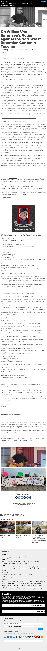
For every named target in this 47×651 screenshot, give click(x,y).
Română (12, 587)
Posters (13, 561)
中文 (28, 583)
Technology (5, 558)
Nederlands (29, 585)
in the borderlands (31, 128)
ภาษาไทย (34, 587)
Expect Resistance (38, 567)
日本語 (18, 583)
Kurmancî (26, 589)
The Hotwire (28, 574)
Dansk (25, 587)
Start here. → (41, 611)
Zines (3, 561)
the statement (13, 178)
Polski (3, 583)
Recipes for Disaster (7, 569)
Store (19, 3)
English (4, 581)
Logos (32, 561)
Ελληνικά (8, 583)
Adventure (8, 556)
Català (14, 589)
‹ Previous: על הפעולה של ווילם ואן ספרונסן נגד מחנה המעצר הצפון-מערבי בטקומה (23, 504)
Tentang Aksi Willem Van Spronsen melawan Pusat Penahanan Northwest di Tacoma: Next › (23, 506)
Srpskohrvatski (37, 585)
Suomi (13, 583)
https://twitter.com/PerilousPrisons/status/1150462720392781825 (19, 118)
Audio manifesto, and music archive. (10, 414)
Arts (3, 556)
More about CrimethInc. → (37, 605)
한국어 (7, 587)
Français (24, 581)
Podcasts (15, 3)
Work (30, 567)
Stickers (18, 561)
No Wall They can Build (17, 574)
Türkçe (19, 585)
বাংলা (16, 587)
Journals (7, 561)
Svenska (20, 587)
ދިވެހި (17, 589)
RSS (7, 554)
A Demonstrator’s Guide (16, 558)
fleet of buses (17, 64)
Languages (29, 3)
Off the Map (5, 570)
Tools (10, 3)
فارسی (23, 585)
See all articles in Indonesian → (9, 5)
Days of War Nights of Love (22, 569)
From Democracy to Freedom (10, 567)
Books (2, 3)
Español (4, 58)
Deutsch (19, 581)
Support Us (43, 1)
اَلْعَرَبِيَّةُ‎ (3, 587)
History (28, 556)
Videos (23, 561)
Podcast (4, 572)
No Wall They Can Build (37, 569)
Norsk (31, 589)
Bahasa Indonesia (15, 58)
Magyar (14, 585)
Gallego (21, 589)
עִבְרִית (8, 58)
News (37, 556)
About (34, 3)
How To (33, 556)
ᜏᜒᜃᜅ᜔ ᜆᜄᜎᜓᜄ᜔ (38, 589)
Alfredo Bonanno (6, 197)
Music (27, 561)
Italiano (22, 58)
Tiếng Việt (8, 589)
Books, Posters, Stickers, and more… (12, 578)
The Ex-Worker (6, 574)
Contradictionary (24, 567)
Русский (42, 581)
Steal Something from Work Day (18, 563)
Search (24, 3)
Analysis (13, 556)
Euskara (8, 585)
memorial (23, 181)
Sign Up (41, 628)
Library (6, 3)
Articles (4, 554)
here (6, 76)
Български (24, 583)
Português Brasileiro (33, 581)
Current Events (6, 56)
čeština (4, 585)
